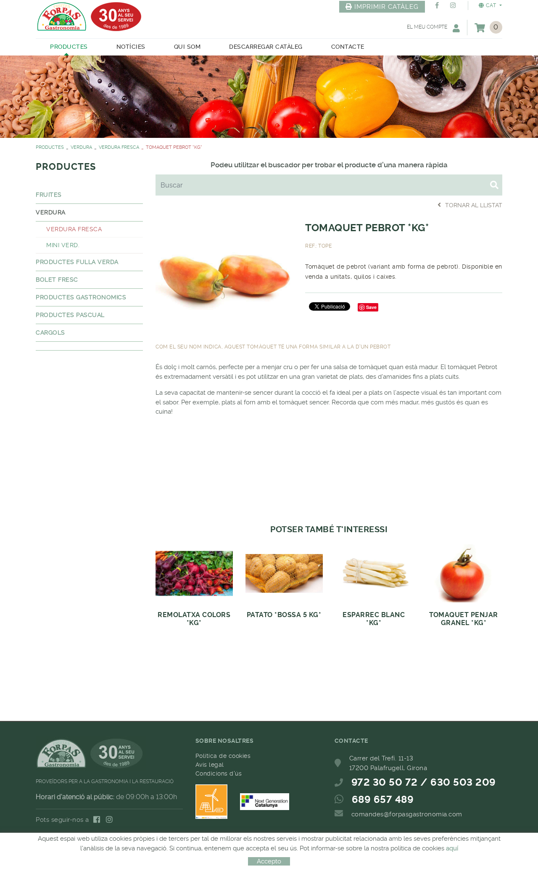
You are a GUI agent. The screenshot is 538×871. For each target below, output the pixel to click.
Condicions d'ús (218, 773)
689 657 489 (383, 799)
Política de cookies (223, 755)
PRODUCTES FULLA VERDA (77, 262)
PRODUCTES (50, 147)
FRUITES (49, 194)
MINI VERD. (62, 245)
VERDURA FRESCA (119, 147)
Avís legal (209, 764)
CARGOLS (50, 332)
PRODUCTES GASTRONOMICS (81, 297)
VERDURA (81, 147)
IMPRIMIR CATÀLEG (386, 7)
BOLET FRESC (57, 279)
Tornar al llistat (473, 205)
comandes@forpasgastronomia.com (406, 814)
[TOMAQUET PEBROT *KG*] (224, 272)
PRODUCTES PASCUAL (70, 314)
